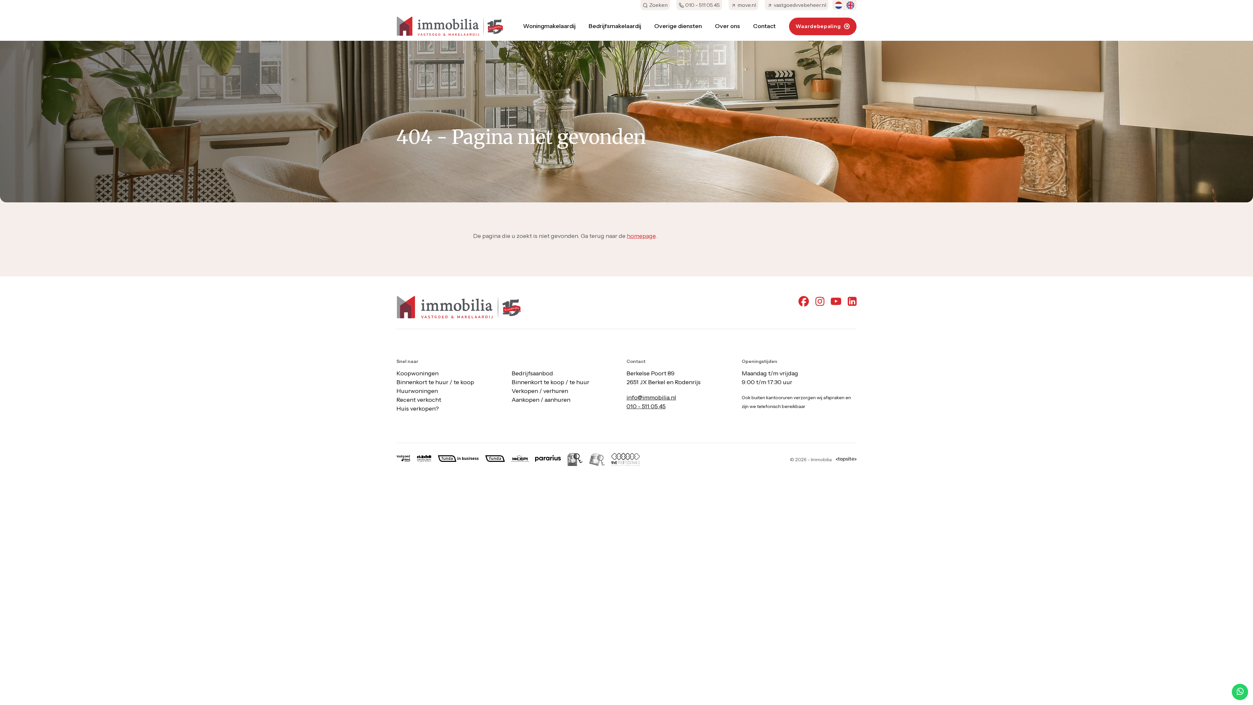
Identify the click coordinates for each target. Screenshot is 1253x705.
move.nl (746, 5)
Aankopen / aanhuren (541, 399)
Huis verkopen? (417, 408)
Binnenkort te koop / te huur (550, 382)
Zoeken (658, 5)
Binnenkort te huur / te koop (435, 382)
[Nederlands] (839, 5)
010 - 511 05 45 (702, 5)
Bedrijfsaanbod (532, 373)
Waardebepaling (818, 26)
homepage (641, 236)
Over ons (727, 26)
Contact (764, 26)
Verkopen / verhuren (540, 391)
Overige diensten (678, 26)
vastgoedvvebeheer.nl (800, 5)
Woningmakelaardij (549, 26)
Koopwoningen (417, 373)
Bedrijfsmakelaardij (615, 26)
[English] (850, 5)
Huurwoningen (417, 391)
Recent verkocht (418, 399)
